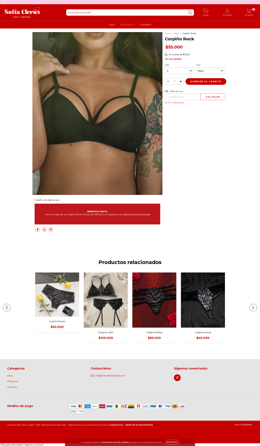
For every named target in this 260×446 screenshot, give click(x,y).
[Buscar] (190, 12)
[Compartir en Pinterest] (51, 231)
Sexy (176, 33)
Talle (167, 65)
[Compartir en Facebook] (37, 231)
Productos (126, 24)
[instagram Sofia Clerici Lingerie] (4, 2)
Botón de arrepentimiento (139, 425)
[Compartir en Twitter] (44, 231)
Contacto (145, 24)
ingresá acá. (117, 425)
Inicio (112, 24)
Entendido (172, 442)
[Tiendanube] (243, 425)
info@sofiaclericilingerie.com (110, 375)
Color (198, 65)
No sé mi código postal (174, 102)
